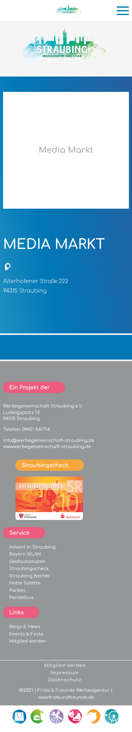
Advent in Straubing (32, 547)
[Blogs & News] (93, 716)
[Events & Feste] (112, 716)
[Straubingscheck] (49, 518)
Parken (17, 590)
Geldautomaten (27, 561)
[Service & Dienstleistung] (57, 716)
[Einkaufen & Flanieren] (20, 716)
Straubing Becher (29, 575)
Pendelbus (21, 597)
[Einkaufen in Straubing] (69, 15)
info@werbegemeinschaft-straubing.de (48, 440)
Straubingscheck (29, 568)
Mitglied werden (27, 641)
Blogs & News (24, 626)
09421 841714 (36, 429)
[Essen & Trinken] (38, 716)
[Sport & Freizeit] (75, 716)
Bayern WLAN (25, 554)
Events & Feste (26, 634)
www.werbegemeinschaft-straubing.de (47, 446)
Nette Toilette (25, 582)
